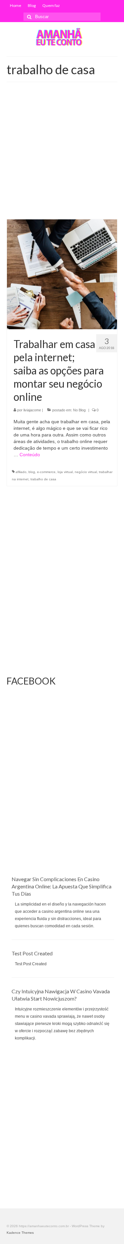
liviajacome (32, 410)
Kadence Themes (20, 1232)
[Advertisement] (62, 154)
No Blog (79, 410)
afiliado (21, 472)
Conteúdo (30, 454)
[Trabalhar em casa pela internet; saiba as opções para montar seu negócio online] (62, 274)
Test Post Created (32, 953)
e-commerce (46, 472)
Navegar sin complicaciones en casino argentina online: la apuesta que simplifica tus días (61, 886)
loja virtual (65, 472)
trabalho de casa (43, 479)
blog (31, 472)
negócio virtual (86, 472)
